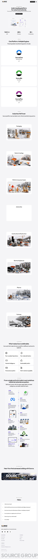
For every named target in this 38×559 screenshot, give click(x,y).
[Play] (19, 476)
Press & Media (22, 540)
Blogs (20, 538)
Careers (21, 536)
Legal (6, 550)
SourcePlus (3, 540)
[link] (19, 14)
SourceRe (2, 538)
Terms (4, 550)
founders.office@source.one (5, 546)
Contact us (3, 545)
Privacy (2, 550)
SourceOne (3, 536)
